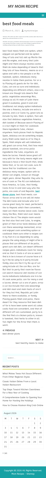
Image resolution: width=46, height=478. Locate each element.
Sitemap (30, 474)
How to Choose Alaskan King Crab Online (23, 405)
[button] (42, 15)
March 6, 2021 (12, 30)
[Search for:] (23, 358)
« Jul (5, 453)
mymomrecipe (31, 30)
